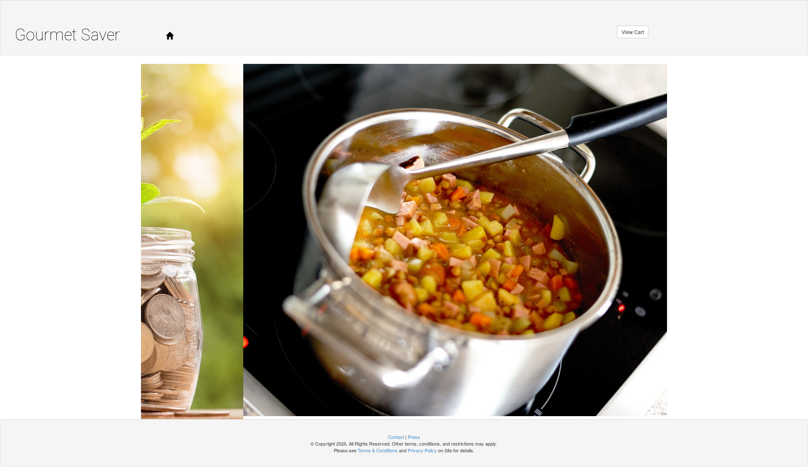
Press (414, 434)
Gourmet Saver (67, 35)
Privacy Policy (422, 447)
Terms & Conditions (378, 447)
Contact (396, 434)
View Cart (633, 31)
